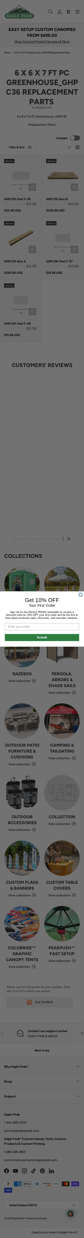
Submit (42, 637)
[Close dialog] (80, 595)
